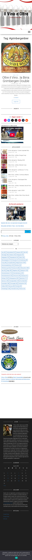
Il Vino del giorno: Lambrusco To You (18, 170)
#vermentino (22, 283)
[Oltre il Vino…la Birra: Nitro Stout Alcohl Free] (4, 196)
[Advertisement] (16, 307)
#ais (4, 252)
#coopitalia (11, 262)
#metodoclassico (18, 273)
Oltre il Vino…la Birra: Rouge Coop (17, 155)
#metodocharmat (7, 273)
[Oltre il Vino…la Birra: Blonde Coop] (4, 166)
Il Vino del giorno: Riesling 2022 (16, 160)
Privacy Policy (6, 516)
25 (7, 480)
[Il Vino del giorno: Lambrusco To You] (4, 171)
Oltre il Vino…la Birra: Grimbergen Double (16, 79)
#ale (25, 252)
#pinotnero (23, 278)
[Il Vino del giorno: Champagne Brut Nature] (4, 180)
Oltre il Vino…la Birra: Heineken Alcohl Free (19, 185)
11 (7, 475)
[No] (30, 555)
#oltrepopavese (14, 278)
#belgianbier (5, 257)
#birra (21, 257)
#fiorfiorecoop (6, 268)
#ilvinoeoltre (24, 268)
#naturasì (24, 275)
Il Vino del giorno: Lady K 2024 (16, 190)
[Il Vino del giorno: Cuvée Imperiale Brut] (4, 151)
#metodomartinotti (7, 275)
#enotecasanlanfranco (8, 265)
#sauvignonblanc (14, 281)
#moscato (16, 275)
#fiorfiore (18, 265)
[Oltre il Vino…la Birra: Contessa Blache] (4, 176)
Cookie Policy (6, 514)
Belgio (14, 75)
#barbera (12, 255)
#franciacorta (15, 268)
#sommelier (5, 283)
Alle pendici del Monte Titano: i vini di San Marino (12, 226)
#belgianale (20, 255)
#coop (4, 262)
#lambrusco (24, 270)
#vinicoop (11, 286)
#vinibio (4, 286)
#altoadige (5, 255)
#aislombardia (11, 252)
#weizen (22, 288)
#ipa (4, 270)
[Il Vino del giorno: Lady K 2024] (4, 191)
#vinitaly (18, 286)
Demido (16, 97)
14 (18, 475)
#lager (9, 270)
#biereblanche (14, 257)
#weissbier (14, 288)
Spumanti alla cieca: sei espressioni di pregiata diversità (14, 223)
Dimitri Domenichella (18, 377)
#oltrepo (5, 278)
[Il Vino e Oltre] (5, 236)
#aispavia (19, 252)
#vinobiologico (6, 288)
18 (7, 478)
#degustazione (21, 262)
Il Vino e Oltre (16, 13)
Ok (16, 557)
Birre (17, 75)
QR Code (5, 518)
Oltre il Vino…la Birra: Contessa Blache (18, 174)
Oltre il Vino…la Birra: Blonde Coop (17, 165)
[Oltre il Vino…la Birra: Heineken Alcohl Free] (4, 186)
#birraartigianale (6, 260)
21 (18, 478)
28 (18, 480)
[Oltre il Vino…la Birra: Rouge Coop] (4, 156)
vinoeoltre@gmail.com (7, 503)
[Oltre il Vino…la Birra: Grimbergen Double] (16, 57)
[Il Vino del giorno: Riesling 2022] (4, 161)
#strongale (13, 283)
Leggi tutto (16, 101)
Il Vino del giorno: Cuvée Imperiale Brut (18, 150)
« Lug (4, 485)
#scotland (23, 281)
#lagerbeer (16, 270)
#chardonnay (23, 260)
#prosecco (5, 281)
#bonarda (15, 260)
